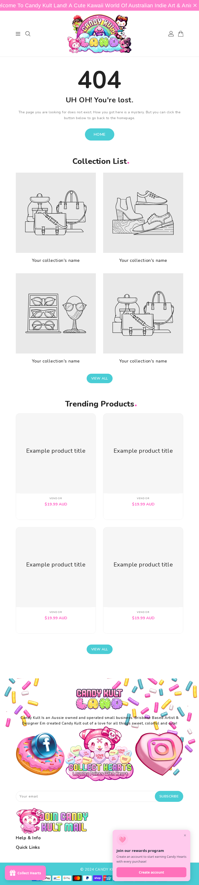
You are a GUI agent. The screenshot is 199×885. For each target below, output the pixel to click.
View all (99, 378)
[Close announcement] (195, 5)
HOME (100, 134)
